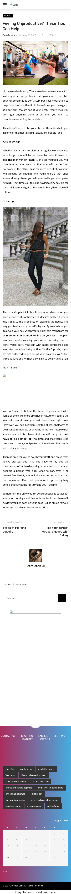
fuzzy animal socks (15, 799)
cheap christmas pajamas (19, 787)
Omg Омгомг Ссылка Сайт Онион (35, 891)
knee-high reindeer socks (44, 799)
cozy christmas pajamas (50, 787)
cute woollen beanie (16, 781)
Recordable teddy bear (33, 775)
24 (7, 857)
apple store (26, 769)
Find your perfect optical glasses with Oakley (55, 531)
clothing (10, 769)
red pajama (53, 806)
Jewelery (27, 739)
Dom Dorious (10, 35)
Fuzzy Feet (36, 793)
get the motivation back (19, 159)
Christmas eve (41, 781)
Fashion (43, 736)
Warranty (11, 775)
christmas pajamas (15, 793)
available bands (46, 769)
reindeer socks (13, 806)
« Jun (5, 871)
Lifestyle (44, 739)
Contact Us (8, 736)
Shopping (27, 736)
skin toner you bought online (22, 335)
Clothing (59, 736)
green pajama (34, 806)
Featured (7, 15)
